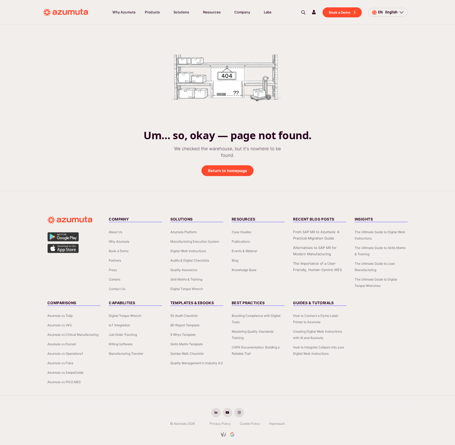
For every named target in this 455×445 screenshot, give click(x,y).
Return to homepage (227, 170)
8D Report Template (185, 325)
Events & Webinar (244, 251)
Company (242, 12)
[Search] (303, 12)
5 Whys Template (183, 335)
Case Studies (241, 232)
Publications (241, 241)
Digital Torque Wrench (186, 289)
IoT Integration (119, 325)
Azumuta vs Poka (60, 363)
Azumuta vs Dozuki (61, 344)
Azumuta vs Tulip (60, 316)
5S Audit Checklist (183, 316)
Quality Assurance (183, 270)
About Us (115, 232)
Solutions (181, 12)
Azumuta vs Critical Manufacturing (72, 335)
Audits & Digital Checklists (189, 260)
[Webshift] (223, 434)
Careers (114, 279)
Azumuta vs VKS (59, 325)
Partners (115, 260)
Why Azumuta (123, 12)
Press (113, 270)
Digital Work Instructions (188, 251)
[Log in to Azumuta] (314, 12)
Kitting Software (120, 344)
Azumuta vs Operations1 (65, 354)
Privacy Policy (220, 424)
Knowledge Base (244, 270)
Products (152, 12)
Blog (235, 260)
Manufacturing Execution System (194, 241)
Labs (268, 12)
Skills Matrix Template (186, 344)
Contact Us (117, 289)
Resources (212, 12)
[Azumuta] (65, 12)
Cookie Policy (250, 424)
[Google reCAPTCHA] (232, 434)
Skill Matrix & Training (186, 279)
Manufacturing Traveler (126, 354)
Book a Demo (339, 12)
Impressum (277, 424)
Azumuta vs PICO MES (64, 382)
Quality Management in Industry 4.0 (196, 363)
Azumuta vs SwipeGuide (65, 372)
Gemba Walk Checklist (187, 354)
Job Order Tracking (123, 335)
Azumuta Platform (183, 232)
